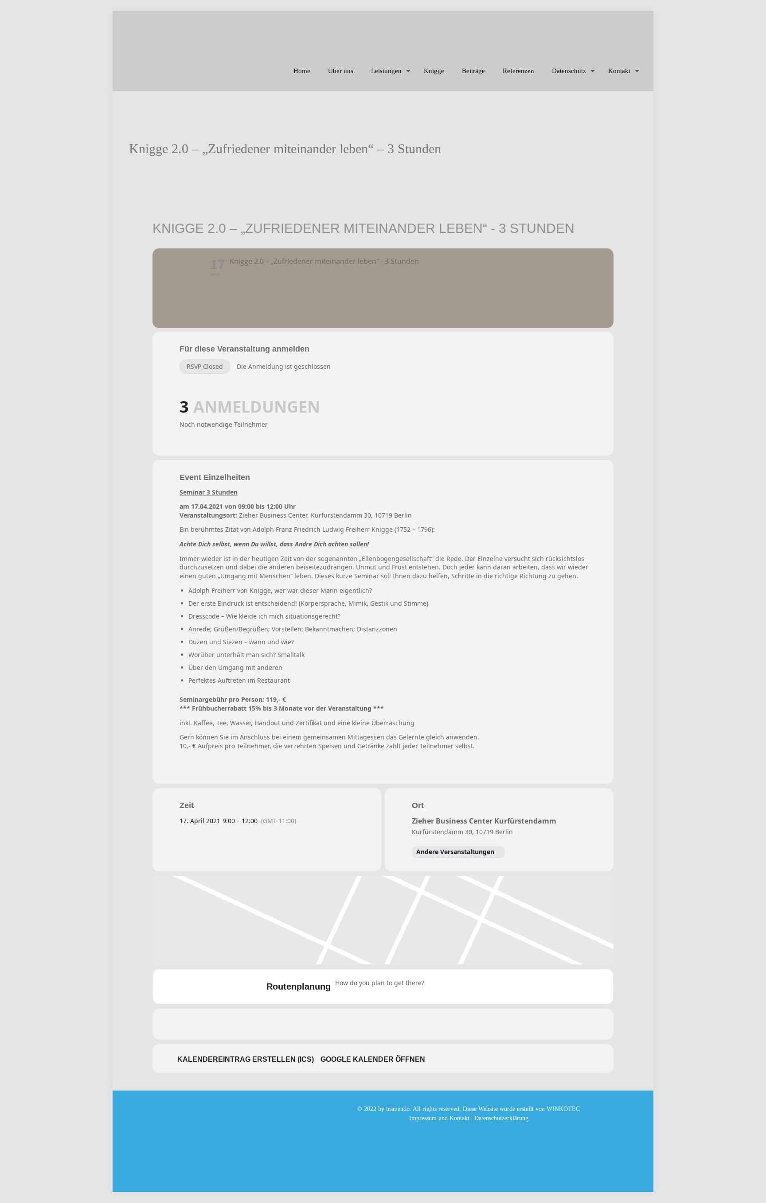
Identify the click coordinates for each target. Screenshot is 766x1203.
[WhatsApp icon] (459, 1131)
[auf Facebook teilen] (350, 1024)
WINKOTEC (563, 1109)
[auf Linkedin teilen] (394, 1024)
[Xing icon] (478, 1131)
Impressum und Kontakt (439, 1118)
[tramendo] (328, 31)
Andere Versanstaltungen (455, 851)
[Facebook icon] (468, 1131)
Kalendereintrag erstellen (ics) (245, 1059)
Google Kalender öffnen (372, 1059)
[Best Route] (436, 986)
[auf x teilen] (372, 1024)
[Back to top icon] (723, 1185)
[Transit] (470, 986)
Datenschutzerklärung (501, 1118)
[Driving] (453, 986)
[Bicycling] (505, 986)
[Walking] (488, 986)
